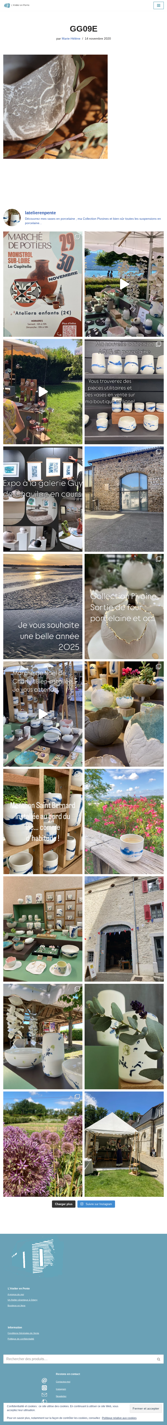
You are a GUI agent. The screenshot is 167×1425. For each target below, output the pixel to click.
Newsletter (61, 1396)
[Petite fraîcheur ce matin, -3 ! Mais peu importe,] (42, 714)
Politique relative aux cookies (119, 1418)
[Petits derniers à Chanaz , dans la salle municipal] (42, 929)
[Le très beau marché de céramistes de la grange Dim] (42, 391)
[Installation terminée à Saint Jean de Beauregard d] (124, 1144)
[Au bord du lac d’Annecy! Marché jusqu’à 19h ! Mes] (124, 284)
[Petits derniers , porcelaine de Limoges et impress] (124, 821)
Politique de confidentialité (21, 1339)
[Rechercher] (159, 1359)
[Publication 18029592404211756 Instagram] (42, 821)
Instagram (61, 1389)
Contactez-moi (63, 1381)
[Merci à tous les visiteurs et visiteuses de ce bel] (124, 1036)
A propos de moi (16, 1294)
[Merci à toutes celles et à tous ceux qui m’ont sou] (42, 606)
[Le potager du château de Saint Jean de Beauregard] (42, 1144)
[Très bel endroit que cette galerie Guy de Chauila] (42, 499)
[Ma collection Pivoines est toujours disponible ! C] (124, 606)
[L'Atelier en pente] (16, 5)
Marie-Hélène (71, 38)
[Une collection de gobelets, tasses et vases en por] (124, 391)
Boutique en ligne (16, 1305)
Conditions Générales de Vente (23, 1333)
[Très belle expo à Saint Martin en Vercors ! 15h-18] (124, 929)
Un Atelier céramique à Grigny (22, 1300)
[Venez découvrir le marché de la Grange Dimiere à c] (42, 1036)
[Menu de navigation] (159, 5)
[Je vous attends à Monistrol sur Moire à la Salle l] (42, 284)
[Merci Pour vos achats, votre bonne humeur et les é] (124, 714)
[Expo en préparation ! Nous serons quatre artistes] (124, 499)
